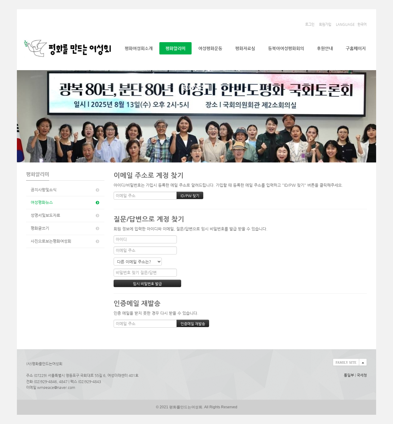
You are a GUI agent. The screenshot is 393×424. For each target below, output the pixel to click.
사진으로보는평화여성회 (51, 241)
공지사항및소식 (43, 189)
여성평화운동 (210, 48)
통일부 (349, 375)
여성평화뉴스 (42, 202)
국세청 (362, 375)
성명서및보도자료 (45, 215)
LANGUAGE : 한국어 (351, 24)
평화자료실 (245, 48)
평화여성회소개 (139, 48)
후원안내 (325, 48)
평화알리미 (175, 48)
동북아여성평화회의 (286, 48)
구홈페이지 (356, 48)
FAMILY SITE (346, 362)
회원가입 (325, 24)
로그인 (309, 24)
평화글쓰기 (40, 228)
